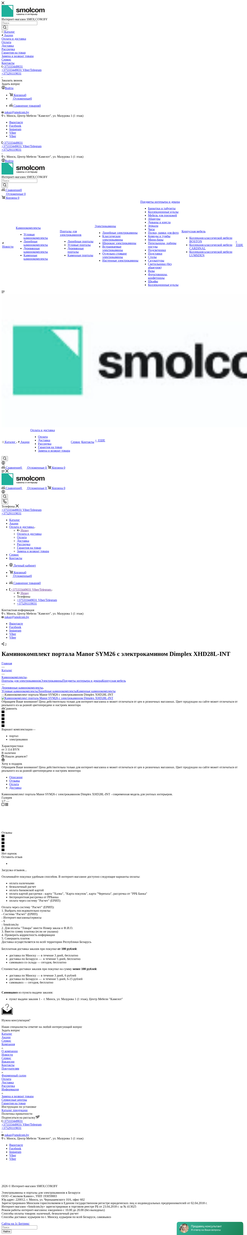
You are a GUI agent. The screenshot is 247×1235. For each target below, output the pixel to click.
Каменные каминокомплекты (96, 691)
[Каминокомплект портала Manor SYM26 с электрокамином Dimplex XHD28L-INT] (57, 698)
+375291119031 (11, 73)
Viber (12, 132)
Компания (8, 1044)
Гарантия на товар (14, 1103)
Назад (25, 530)
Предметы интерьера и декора (82, 680)
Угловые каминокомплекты (20, 691)
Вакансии (8, 1061)
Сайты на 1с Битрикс (16, 1223)
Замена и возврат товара (18, 1096)
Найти (6, 1231)
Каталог (7, 1033)
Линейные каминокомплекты (57, 691)
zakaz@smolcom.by (16, 112)
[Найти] (5, 27)
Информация (10, 1089)
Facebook (15, 125)
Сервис (6, 1040)
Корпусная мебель (114, 680)
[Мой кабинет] (3, 463)
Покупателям (10, 1068)
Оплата (14, 784)
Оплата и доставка (29, 533)
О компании (10, 1051)
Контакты (8, 1065)
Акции (6, 1037)
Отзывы (14, 780)
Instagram (15, 129)
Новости (7, 1054)
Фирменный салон (14, 1075)
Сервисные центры (14, 1099)
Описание (16, 777)
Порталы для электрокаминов (21, 680)
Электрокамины (51, 680)
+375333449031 (13, 66)
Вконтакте (16, 122)
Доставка (15, 787)
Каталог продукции (15, 1110)
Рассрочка (8, 1086)
